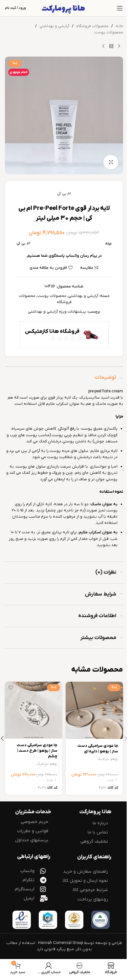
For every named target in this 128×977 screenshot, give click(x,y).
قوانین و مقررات (32, 831)
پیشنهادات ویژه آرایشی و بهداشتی (57, 311)
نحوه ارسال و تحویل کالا (85, 881)
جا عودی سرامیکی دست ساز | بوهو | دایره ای (97, 748)
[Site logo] (64, 8)
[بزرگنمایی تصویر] (110, 162)
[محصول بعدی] (103, 46)
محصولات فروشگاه (92, 26)
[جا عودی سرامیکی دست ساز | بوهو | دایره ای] (94, 710)
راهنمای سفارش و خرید (85, 871)
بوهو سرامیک (107, 759)
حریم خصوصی (34, 822)
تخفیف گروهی (94, 841)
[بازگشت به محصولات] (111, 46)
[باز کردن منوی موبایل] (119, 8)
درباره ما (100, 823)
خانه (119, 26)
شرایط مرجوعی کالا (90, 890)
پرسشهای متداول (31, 840)
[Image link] (100, 919)
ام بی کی (64, 193)
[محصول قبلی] (119, 46)
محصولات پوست (108, 32)
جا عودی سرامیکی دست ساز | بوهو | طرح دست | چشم (37, 751)
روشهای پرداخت (92, 899)
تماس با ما (98, 832)
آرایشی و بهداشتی (54, 26)
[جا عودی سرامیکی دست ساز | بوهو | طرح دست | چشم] (33, 710)
